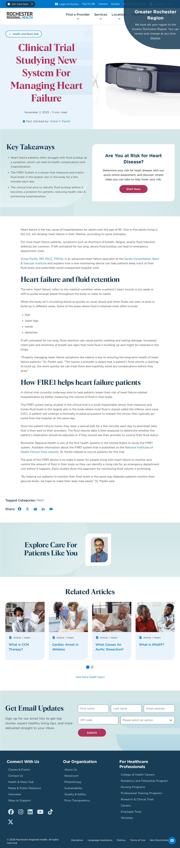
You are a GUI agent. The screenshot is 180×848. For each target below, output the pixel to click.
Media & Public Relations (24, 788)
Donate (115, 4)
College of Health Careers (138, 774)
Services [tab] (100, 14)
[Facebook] (19, 509)
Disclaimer (77, 840)
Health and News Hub (26, 34)
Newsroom (71, 775)
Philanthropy (73, 782)
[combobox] (122, 720)
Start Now (133, 189)
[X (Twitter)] (10, 822)
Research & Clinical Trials (137, 799)
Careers (103, 4)
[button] (87, 667)
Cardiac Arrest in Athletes (65, 647)
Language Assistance (100, 840)
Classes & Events (19, 769)
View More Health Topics (90, 677)
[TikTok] (50, 812)
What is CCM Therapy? (19, 647)
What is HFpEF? (151, 644)
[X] (27, 509)
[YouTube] (40, 812)
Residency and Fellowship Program (144, 780)
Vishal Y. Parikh (60, 121)
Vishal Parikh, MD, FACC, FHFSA (42, 258)
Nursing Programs (133, 787)
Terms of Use (137, 840)
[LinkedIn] (43, 509)
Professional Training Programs (141, 793)
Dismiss (155, 38)
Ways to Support (19, 800)
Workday (127, 818)
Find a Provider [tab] (78, 14)
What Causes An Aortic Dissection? (109, 647)
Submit (92, 732)
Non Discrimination (161, 840)
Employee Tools (131, 811)
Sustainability (73, 788)
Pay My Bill (88, 4)
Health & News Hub (21, 782)
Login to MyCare (69, 4)
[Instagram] (21, 812)
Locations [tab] (119, 14)
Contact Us (15, 775)
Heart (40, 500)
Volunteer (14, 794)
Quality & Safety (75, 794)
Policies (121, 840)
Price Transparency (77, 800)
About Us (70, 769)
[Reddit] (35, 509)
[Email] (51, 509)
